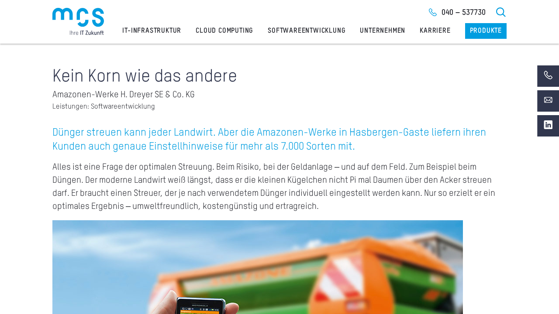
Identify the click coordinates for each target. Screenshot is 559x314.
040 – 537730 (464, 13)
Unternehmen (382, 30)
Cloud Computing (224, 30)
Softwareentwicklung (306, 30)
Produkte (486, 30)
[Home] (78, 21)
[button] (19, 295)
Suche (501, 12)
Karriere (435, 30)
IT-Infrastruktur (151, 30)
